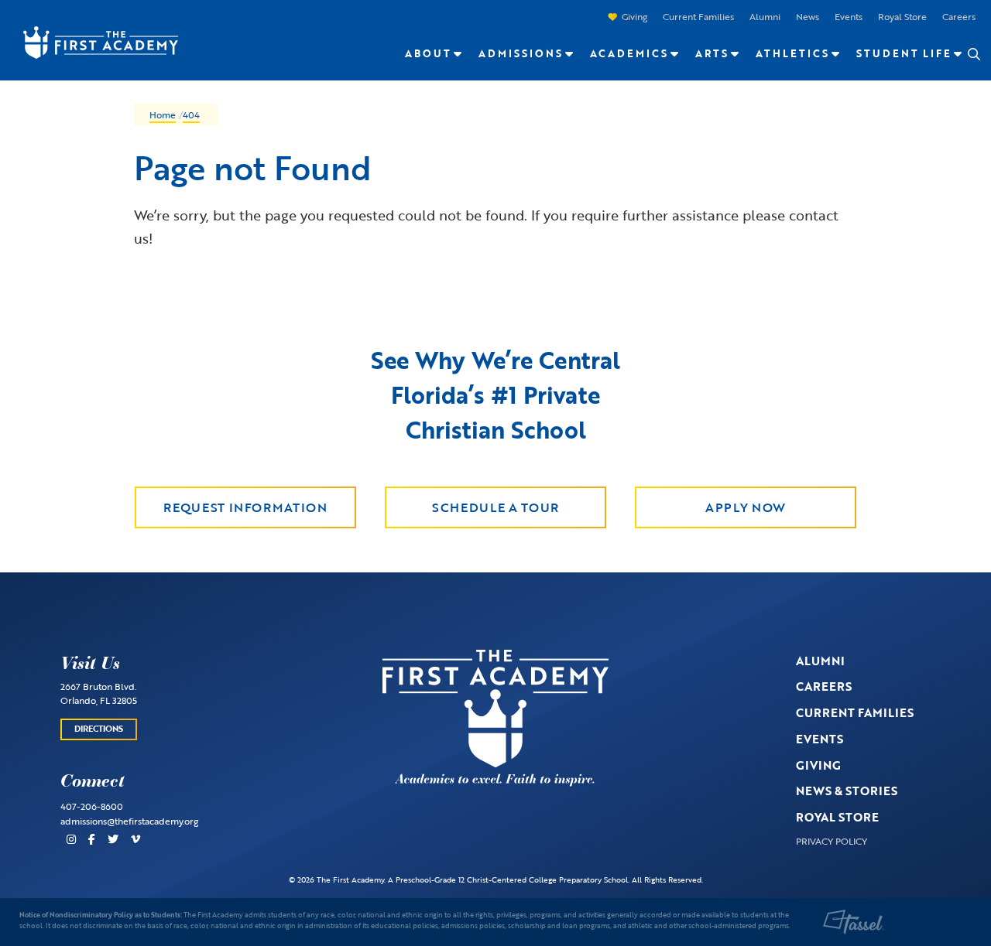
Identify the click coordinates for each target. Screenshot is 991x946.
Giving (634, 16)
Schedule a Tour (495, 507)
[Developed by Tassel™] (854, 922)
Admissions (520, 53)
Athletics (792, 53)
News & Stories (846, 790)
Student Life (904, 53)
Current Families (698, 16)
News (807, 16)
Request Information (245, 507)
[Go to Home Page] (93, 41)
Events (848, 16)
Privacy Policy (831, 841)
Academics (629, 53)
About (428, 53)
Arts (712, 53)
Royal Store (902, 16)
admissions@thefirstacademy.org (129, 821)
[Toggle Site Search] (973, 54)
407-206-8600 (91, 806)
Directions (98, 728)
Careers (959, 16)
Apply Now (745, 507)
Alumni (764, 16)
